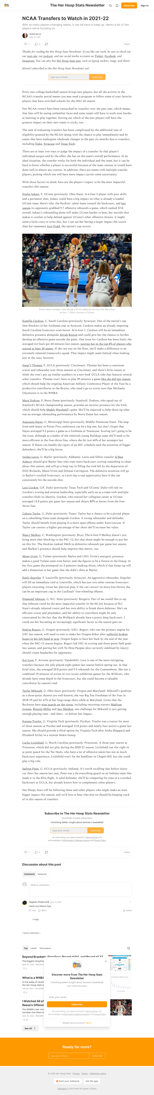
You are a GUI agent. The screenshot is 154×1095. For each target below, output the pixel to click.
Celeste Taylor (31, 513)
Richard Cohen (43, 1016)
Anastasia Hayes (32, 422)
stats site (32, 56)
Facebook (110, 56)
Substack (62, 1088)
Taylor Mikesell (32, 691)
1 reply (35, 919)
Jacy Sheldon (65, 709)
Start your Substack (69, 1081)
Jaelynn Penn (30, 769)
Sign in (145, 5)
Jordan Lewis (30, 457)
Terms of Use (91, 1011)
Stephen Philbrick (38, 901)
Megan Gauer (42, 965)
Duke (38, 144)
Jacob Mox (40, 989)
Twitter (99, 56)
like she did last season (115, 379)
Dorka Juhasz (30, 194)
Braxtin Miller (42, 709)
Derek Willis (35, 34)
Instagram (28, 61)
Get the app (92, 1081)
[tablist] (35, 874)
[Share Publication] (117, 5)
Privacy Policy (100, 1014)
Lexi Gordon (30, 488)
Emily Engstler (31, 578)
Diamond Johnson (33, 599)
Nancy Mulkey (31, 535)
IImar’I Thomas (32, 365)
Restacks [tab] (42, 874)
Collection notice (97, 1073)
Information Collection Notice (76, 1014)
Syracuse (49, 144)
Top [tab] (26, 948)
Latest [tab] (34, 948)
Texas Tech (68, 144)
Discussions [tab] (45, 948)
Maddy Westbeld (57, 410)
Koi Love (28, 660)
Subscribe (129, 5)
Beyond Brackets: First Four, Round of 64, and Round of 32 (62, 957)
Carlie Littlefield (33, 743)
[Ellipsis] (130, 901)
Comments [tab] (29, 874)
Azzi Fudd (53, 226)
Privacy (76, 1073)
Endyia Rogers (31, 630)
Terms (85, 1073)
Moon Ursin (30, 556)
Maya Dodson (31, 400)
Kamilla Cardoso (32, 321)
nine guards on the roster (57, 704)
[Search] (110, 5)
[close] (105, 961)
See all (28, 1028)
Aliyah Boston (68, 335)
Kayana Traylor (31, 721)
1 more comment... (31, 933)
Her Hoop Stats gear (69, 61)
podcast (48, 56)
